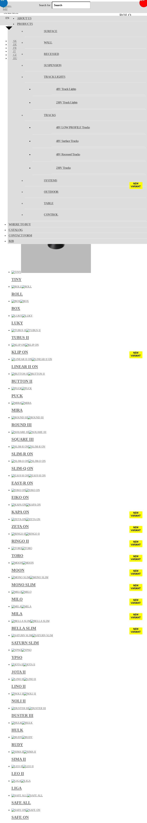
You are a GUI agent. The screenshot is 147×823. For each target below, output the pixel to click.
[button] (9, 26)
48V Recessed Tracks (68, 154)
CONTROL (51, 214)
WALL (48, 42)
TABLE (48, 203)
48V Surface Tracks (67, 141)
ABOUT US (24, 18)
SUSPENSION (52, 65)
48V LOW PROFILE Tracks (73, 127)
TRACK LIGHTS (54, 76)
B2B (11, 241)
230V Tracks (63, 167)
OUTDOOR (51, 191)
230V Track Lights (66, 102)
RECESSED (51, 54)
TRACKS (50, 115)
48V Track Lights (66, 89)
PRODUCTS (25, 23)
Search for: (45, 5)
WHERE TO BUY (20, 224)
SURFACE (50, 31)
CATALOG (16, 230)
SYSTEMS (50, 180)
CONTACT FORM (20, 235)
